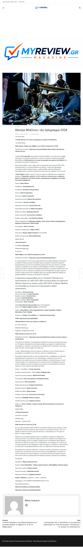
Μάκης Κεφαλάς (35, 134)
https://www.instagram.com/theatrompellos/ (28, 490)
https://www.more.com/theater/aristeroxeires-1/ (42, 257)
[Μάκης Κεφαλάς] (14, 505)
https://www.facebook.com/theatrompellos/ (27, 486)
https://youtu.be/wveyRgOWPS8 (29, 318)
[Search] (80, 8)
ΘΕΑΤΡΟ (18, 126)
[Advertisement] (41, 24)
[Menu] (3, 8)
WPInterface (52, 541)
